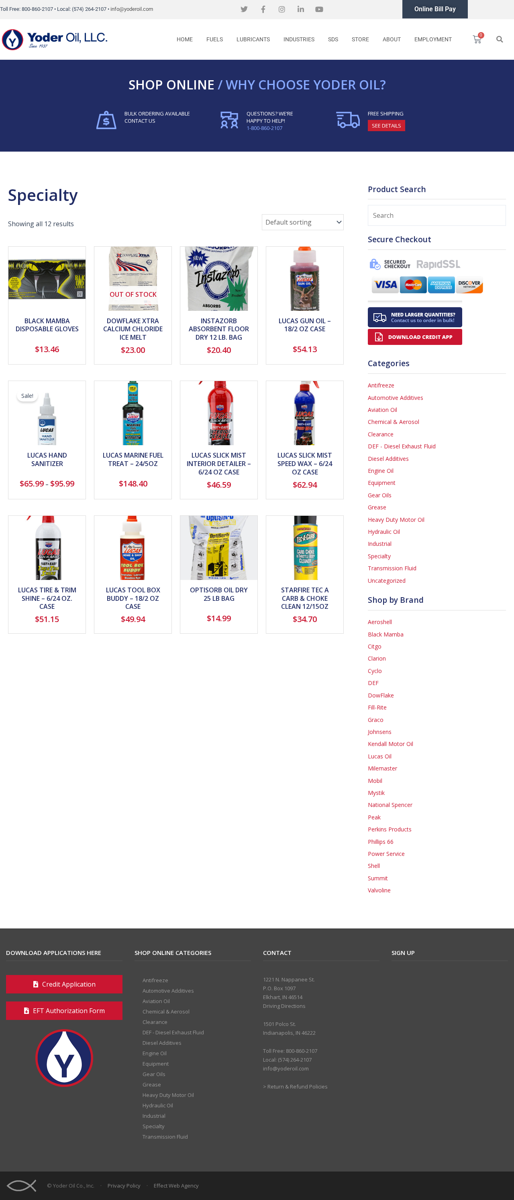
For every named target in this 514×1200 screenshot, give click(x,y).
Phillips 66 (381, 841)
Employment (433, 39)
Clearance (381, 434)
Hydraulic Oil (384, 531)
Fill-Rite (377, 707)
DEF (373, 683)
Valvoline (379, 890)
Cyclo (375, 671)
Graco (375, 720)
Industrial (380, 543)
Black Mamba (386, 634)
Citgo (374, 646)
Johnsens (380, 732)
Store (360, 39)
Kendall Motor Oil (390, 744)
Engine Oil (381, 470)
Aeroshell (380, 622)
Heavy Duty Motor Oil (396, 519)
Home (185, 39)
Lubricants (253, 39)
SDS (333, 39)
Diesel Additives (388, 458)
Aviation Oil (382, 410)
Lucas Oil (380, 756)
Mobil (375, 780)
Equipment (382, 482)
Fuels (214, 39)
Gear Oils (380, 495)
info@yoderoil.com (131, 9)
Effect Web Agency (176, 1185)
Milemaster (382, 768)
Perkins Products (390, 829)
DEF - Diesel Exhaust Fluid (402, 446)
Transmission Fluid (392, 568)
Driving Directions (284, 1005)
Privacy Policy (124, 1185)
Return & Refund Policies (297, 1086)
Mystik (376, 793)
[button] (500, 39)
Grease (377, 507)
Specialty (379, 556)
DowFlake (381, 695)
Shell (374, 866)
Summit (378, 878)
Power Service (386, 853)
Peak (374, 817)
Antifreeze (381, 385)
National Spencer (390, 805)
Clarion (377, 658)
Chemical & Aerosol (393, 422)
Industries (299, 39)
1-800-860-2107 (264, 128)
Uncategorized (387, 580)
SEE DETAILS (386, 125)
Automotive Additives (395, 397)
